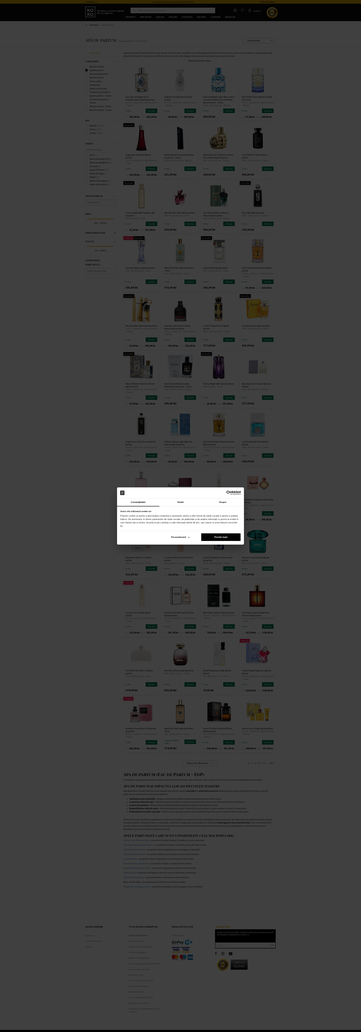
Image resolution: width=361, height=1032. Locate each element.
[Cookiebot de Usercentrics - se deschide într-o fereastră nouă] (228, 493)
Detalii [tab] (180, 502)
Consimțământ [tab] (138, 502)
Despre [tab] (222, 502)
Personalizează (178, 537)
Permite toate (220, 537)
